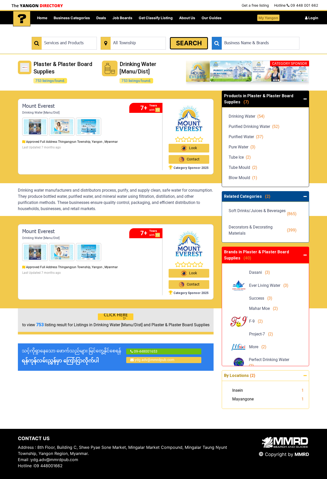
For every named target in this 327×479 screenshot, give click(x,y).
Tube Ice (240, 157)
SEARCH (189, 43)
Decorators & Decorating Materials (263, 230)
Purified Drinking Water (254, 126)
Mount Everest (38, 106)
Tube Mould (243, 167)
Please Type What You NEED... (55, 34)
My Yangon (268, 18)
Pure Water (242, 147)
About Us (187, 18)
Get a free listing (255, 5)
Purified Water (246, 136)
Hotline (296, 5)
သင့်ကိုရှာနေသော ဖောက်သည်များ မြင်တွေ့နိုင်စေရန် (71, 356)
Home (42, 18)
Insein (237, 390)
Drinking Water (247, 116)
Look (193, 148)
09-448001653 (145, 351)
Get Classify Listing (156, 18)
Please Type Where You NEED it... (127, 34)
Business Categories (72, 18)
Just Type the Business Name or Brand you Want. (250, 34)
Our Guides (211, 18)
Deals (101, 18)
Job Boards (122, 18)
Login (313, 18)
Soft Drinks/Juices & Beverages (263, 213)
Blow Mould (243, 177)
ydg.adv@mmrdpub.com (154, 360)
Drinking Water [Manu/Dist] (41, 112)
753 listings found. (50, 81)
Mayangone (243, 399)
